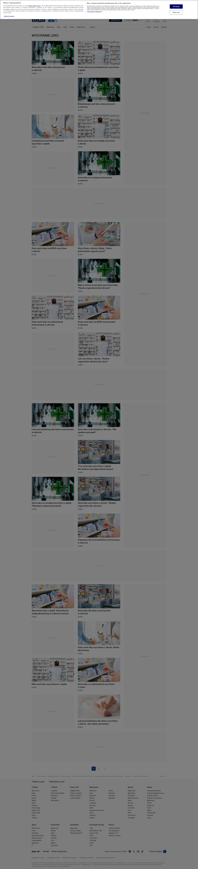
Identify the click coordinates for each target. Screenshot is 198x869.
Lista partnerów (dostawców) (94, 11)
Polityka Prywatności (9, 16)
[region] (99, 9)
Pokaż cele (176, 12)
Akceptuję (176, 6)
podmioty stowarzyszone (34, 5)
